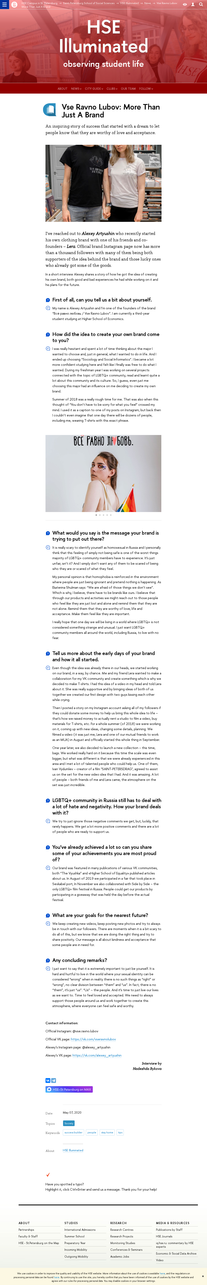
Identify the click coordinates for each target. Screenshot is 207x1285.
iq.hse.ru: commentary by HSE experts (174, 1244)
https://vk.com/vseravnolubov (93, 1039)
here (162, 1273)
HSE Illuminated (103, 36)
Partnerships (26, 1230)
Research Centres (121, 1230)
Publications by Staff (169, 1230)
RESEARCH (118, 1223)
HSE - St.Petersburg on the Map (39, 1243)
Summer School (74, 1236)
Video (160, 1260)
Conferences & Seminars (126, 1250)
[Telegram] (53, 1080)
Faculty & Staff (28, 1236)
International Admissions (79, 1230)
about (63, 89)
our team (128, 89)
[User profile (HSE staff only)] (193, 4)
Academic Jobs (119, 1256)
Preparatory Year (75, 1243)
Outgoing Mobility (76, 1256)
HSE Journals (164, 1236)
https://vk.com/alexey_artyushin (97, 1055)
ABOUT (24, 1223)
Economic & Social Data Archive (176, 1253)
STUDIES (71, 1223)
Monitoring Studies (122, 1243)
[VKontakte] (47, 1080)
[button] (49, 473)
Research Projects (121, 1236)
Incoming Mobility (75, 1250)
